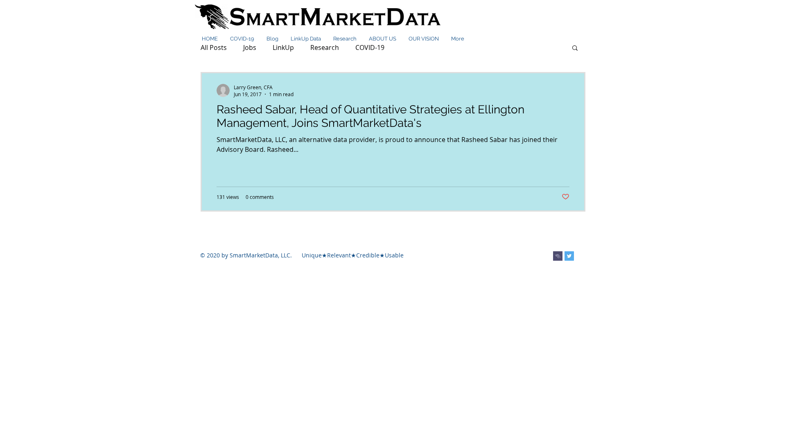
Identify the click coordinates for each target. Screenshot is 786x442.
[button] (575, 48)
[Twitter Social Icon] (569, 256)
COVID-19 (369, 47)
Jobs (249, 47)
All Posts (214, 47)
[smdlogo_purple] (557, 256)
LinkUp (283, 47)
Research (324, 47)
